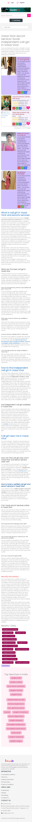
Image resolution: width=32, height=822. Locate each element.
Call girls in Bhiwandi (9, 652)
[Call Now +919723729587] (19, 168)
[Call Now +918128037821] (19, 92)
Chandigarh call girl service (16, 724)
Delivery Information (8, 779)
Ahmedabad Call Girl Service (16, 729)
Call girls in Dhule (8, 662)
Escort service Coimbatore (16, 686)
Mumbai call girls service (16, 704)
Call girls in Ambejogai (9, 639)
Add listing (17, 20)
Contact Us (5, 798)
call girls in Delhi (16, 678)
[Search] (29, 15)
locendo (7, 712)
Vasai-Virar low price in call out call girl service (20, 113)
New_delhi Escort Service (16, 708)
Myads (4, 793)
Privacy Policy (6, 782)
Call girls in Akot (20, 633)
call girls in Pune (16, 694)
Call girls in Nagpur (16, 741)
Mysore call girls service (16, 716)
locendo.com (23, 471)
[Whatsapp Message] (22, 92)
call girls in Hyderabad (16, 737)
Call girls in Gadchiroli (22, 662)
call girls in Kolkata (16, 682)
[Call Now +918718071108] (13, 124)
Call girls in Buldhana (9, 656)
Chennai (27, 341)
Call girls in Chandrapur (10, 659)
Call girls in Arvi (22, 642)
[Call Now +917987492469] (13, 108)
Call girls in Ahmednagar (10, 629)
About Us (4, 777)
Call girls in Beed (7, 649)
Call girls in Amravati (9, 642)
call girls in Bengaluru (16, 720)
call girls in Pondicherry (20, 712)
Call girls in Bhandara (22, 649)
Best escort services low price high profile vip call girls (23, 59)
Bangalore (16, 341)
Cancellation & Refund (8, 774)
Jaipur (11, 341)
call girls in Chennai (16, 690)
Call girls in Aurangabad (10, 646)
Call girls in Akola (8, 633)
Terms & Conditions (8, 784)
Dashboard (5, 790)
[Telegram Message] (25, 92)
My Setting (5, 795)
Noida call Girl (16, 733)
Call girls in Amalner (8, 636)
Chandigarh (4, 343)
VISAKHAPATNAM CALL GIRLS (16, 700)
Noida (10, 343)
